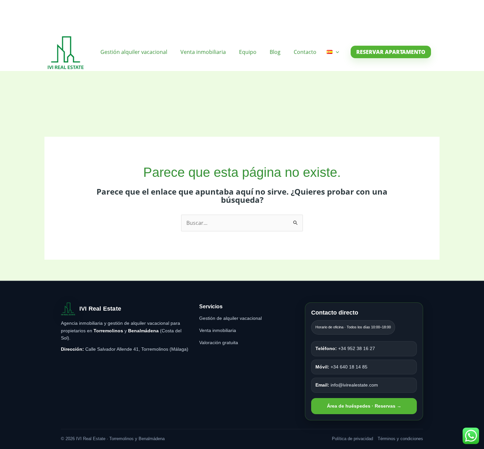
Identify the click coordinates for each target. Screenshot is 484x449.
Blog (275, 52)
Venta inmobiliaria (203, 52)
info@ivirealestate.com (346, 385)
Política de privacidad (352, 438)
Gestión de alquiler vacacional (230, 318)
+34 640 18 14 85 (341, 366)
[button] (336, 52)
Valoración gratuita (218, 342)
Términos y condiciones (400, 438)
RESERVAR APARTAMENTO (390, 52)
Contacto (305, 52)
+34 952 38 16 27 (345, 348)
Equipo (247, 52)
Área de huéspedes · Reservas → (364, 406)
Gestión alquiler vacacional (133, 52)
